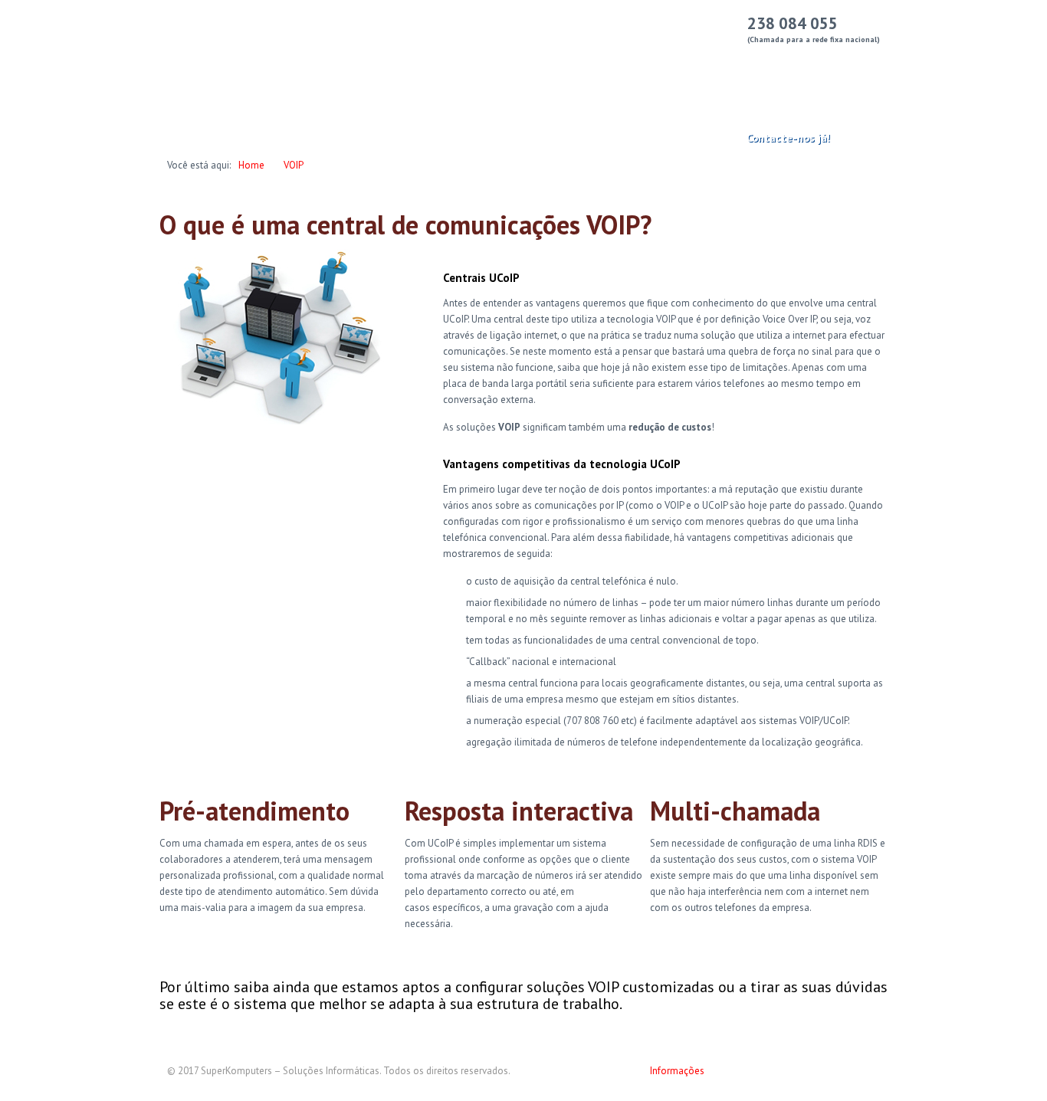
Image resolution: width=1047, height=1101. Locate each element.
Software (552, 62)
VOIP (683, 62)
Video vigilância (760, 62)
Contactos (850, 62)
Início (366, 62)
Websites (623, 62)
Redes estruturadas (454, 62)
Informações (677, 1070)
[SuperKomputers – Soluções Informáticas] (218, 62)
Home (251, 165)
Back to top (868, 1077)
